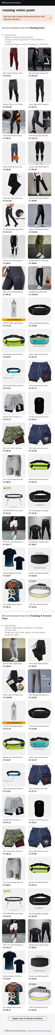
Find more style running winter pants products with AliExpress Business (23, 17)
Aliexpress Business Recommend (39, 1031)
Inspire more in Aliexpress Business (27, 1018)
